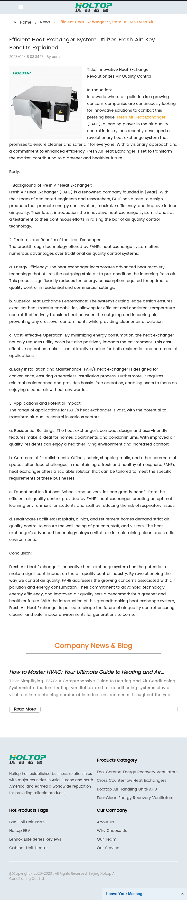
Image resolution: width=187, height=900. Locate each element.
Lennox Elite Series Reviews (35, 839)
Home (25, 22)
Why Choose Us (112, 830)
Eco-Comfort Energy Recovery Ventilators (137, 772)
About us (105, 822)
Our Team (106, 839)
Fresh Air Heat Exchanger (141, 117)
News (45, 22)
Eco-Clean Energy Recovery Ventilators (135, 798)
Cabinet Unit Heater (28, 848)
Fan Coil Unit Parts (27, 822)
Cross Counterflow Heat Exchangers (131, 780)
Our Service (108, 848)
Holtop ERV (19, 831)
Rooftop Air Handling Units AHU (127, 789)
